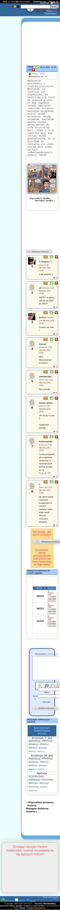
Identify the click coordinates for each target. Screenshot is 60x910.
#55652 (32, 769)
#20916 (47, 779)
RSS (56, 3)
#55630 (44, 762)
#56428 (44, 744)
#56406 (47, 758)
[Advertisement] (12, 421)
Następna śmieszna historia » (37, 810)
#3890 (34, 779)
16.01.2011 (45, 67)
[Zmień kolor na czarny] (18, 7)
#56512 (41, 751)
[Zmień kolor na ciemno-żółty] (15, 7)
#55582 (33, 765)
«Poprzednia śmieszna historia (40, 804)
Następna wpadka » (45, 200)
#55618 (43, 766)
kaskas (42, 317)
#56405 (41, 769)
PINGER (32, 901)
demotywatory (49, 903)
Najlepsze (51, 11)
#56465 (33, 762)
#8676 (33, 783)
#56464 (33, 744)
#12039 (36, 776)
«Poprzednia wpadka (39, 198)
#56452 (47, 741)
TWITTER (21, 901)
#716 (43, 787)
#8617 (44, 783)
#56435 (43, 748)
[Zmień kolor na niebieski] (11, 7)
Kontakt (44, 3)
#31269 (34, 787)
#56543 (32, 751)
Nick (46, 692)
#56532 (33, 748)
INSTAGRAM (9, 901)
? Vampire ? (45, 261)
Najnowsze (51, 13)
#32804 (33, 790)
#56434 (34, 741)
